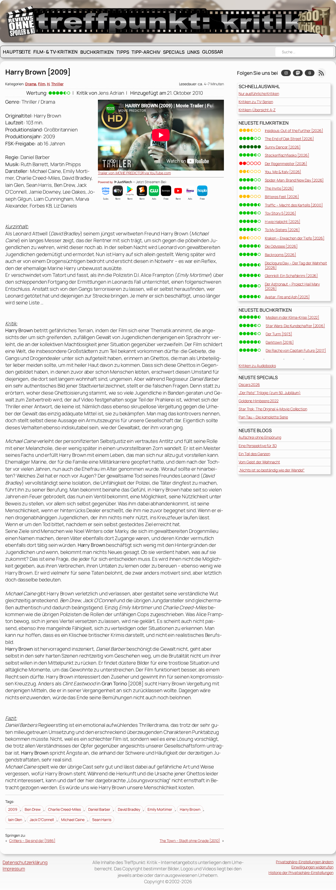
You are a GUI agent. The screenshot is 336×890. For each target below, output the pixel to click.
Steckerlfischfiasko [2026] (287, 155)
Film (41, 83)
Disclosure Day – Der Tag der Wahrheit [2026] (296, 265)
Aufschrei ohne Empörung (260, 437)
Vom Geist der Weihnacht (259, 461)
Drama (30, 83)
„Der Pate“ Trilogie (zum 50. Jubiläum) (270, 392)
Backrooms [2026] (280, 254)
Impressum (14, 869)
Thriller (57, 83)
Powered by (106, 182)
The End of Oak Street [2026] (289, 138)
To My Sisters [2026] (282, 229)
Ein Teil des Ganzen (254, 453)
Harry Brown (190, 809)
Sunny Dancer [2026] (283, 147)
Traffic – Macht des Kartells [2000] (294, 205)
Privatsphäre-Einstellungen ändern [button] (304, 861)
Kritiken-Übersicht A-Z (257, 109)
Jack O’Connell (42, 819)
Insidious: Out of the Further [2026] (294, 130)
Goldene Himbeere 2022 (259, 400)
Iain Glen (15, 819)
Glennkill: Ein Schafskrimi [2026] (291, 275)
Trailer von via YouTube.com (134, 173)
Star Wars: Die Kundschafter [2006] (295, 325)
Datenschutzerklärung (25, 862)
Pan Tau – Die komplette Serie (263, 417)
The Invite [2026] (279, 188)
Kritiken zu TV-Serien (256, 101)
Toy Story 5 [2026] (280, 213)
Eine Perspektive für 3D (258, 445)
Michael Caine (73, 819)
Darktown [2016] (280, 342)
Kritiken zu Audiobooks (257, 365)
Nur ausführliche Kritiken (259, 93)
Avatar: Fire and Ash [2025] (287, 296)
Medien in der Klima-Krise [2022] (292, 317)
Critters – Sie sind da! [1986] (32, 840)
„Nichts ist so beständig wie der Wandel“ (271, 470)
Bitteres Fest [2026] (282, 196)
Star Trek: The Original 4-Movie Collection (273, 408)
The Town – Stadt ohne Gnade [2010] (190, 840)
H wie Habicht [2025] (282, 221)
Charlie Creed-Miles (64, 809)
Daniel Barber (99, 809)
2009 (12, 809)
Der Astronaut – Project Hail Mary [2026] (292, 286)
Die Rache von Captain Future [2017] (296, 350)
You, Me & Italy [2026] (283, 171)
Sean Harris (101, 819)
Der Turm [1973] (279, 333)
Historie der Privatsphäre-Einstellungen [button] (301, 872)
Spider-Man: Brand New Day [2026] (294, 180)
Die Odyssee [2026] (281, 246)
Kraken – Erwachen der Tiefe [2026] (295, 238)
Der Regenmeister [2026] (286, 163)
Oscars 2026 (249, 384)
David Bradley (129, 809)
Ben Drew (32, 809)
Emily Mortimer (160, 809)
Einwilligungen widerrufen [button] (312, 867)
